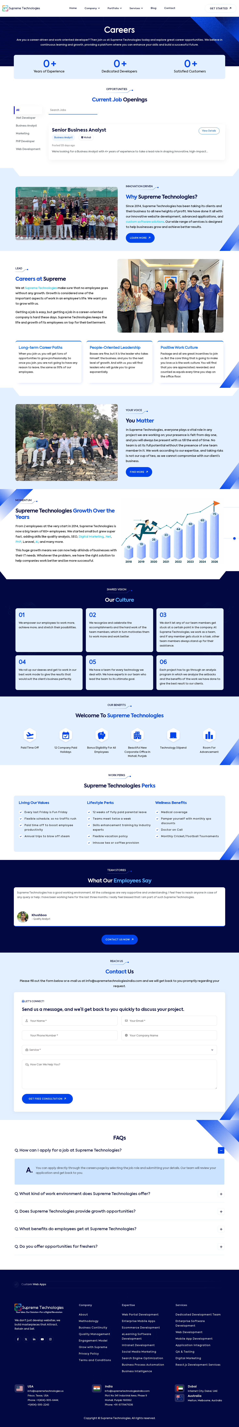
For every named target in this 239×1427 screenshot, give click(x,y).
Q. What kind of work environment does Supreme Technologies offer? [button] (82, 1194)
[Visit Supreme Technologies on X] (26, 1339)
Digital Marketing (91, 536)
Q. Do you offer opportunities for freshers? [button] (56, 1247)
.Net (108, 536)
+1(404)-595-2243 (38, 1405)
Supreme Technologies (41, 288)
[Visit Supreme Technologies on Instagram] (50, 1339)
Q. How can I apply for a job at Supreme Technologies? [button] (68, 1150)
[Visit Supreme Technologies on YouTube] (42, 1339)
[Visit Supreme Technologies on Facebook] (18, 1339)
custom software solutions (145, 221)
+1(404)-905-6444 (47, 1400)
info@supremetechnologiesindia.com (127, 1391)
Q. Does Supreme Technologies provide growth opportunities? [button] (75, 1211)
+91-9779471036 (123, 1405)
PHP (18, 542)
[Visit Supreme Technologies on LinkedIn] (34, 1339)
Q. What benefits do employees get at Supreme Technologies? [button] (75, 1229)
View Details (209, 131)
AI (36, 542)
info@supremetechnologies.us (46, 1391)
